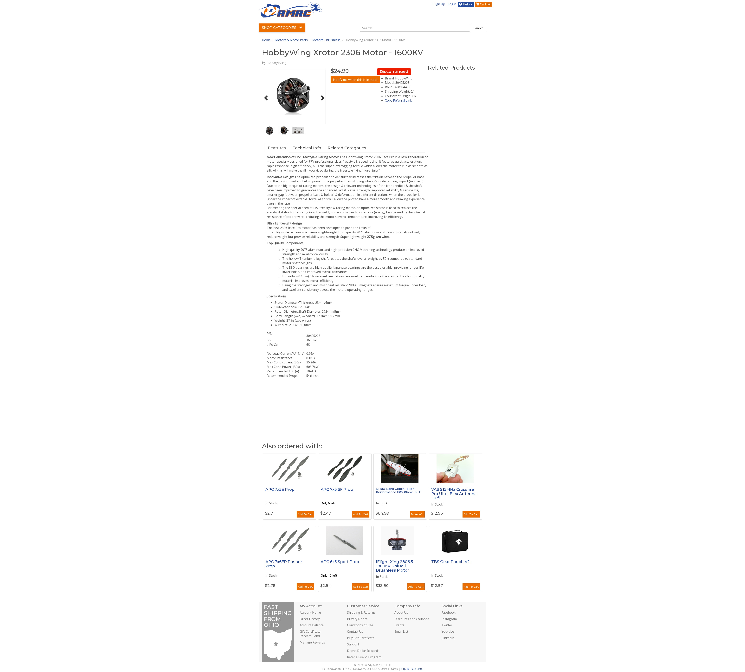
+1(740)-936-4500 (412, 669)
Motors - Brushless (326, 40)
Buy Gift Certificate (360, 638)
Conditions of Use (360, 625)
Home (266, 40)
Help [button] (467, 4)
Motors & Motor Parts (291, 40)
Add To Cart (305, 514)
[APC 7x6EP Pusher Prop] (289, 540)
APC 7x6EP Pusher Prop (283, 563)
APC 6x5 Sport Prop (340, 561)
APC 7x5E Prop (280, 489)
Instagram (449, 619)
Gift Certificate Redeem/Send (310, 633)
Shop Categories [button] (279, 28)
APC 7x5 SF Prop (337, 489)
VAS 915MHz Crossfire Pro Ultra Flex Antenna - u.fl (454, 493)
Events (399, 625)
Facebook (449, 612)
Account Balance (312, 625)
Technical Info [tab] (307, 148)
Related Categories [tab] (347, 148)
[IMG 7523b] (400, 468)
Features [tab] (277, 148)
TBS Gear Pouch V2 (450, 561)
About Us (401, 612)
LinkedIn (448, 638)
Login (452, 4)
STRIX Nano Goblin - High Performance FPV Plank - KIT (398, 490)
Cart (484, 4)
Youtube (448, 631)
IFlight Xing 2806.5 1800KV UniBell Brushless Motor (394, 566)
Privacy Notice (357, 619)
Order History (310, 619)
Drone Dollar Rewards (363, 651)
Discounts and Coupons (411, 619)
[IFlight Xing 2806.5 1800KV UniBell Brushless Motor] (400, 540)
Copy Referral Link (398, 100)
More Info (417, 514)
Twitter (447, 625)
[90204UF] (455, 468)
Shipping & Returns (361, 612)
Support (353, 644)
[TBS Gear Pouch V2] (455, 540)
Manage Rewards (312, 642)
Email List (401, 631)
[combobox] (415, 28)
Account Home (310, 612)
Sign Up (439, 4)
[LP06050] (344, 540)
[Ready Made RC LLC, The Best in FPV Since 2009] (290, 9)
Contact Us (355, 631)
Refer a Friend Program (364, 657)
